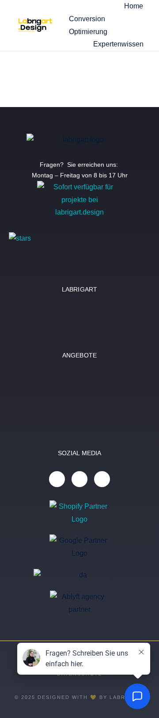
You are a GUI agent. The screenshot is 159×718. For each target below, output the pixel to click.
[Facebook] (102, 479)
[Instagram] (79, 479)
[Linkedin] (57, 479)
